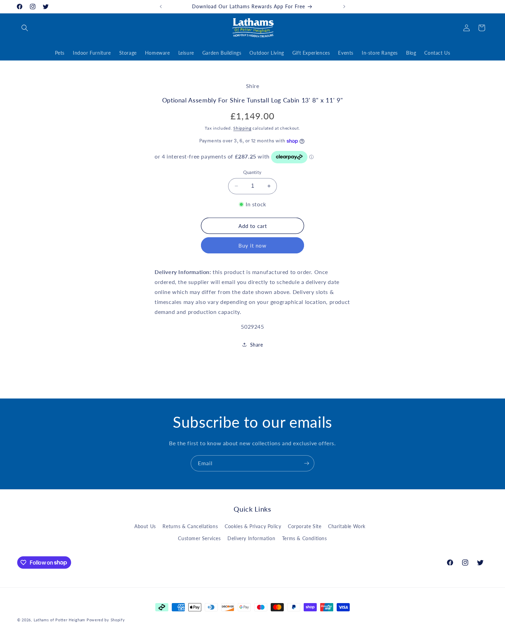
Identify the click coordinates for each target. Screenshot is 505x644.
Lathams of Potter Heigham (60, 620)
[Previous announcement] (160, 6)
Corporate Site (304, 526)
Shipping (242, 128)
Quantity (252, 172)
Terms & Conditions (304, 538)
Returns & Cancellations (190, 526)
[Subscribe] (306, 463)
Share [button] (256, 345)
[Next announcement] (344, 6)
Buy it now (252, 245)
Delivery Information (251, 538)
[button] (24, 27)
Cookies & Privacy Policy (253, 526)
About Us (145, 526)
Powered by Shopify (106, 620)
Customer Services (199, 538)
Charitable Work (347, 526)
